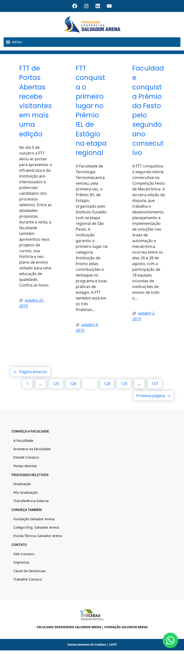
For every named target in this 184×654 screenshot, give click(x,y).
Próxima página (153, 395)
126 (73, 383)
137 (154, 383)
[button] (17, 42)
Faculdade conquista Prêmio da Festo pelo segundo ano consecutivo (148, 110)
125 (56, 383)
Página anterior (30, 371)
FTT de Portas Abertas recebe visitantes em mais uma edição (35, 101)
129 (124, 383)
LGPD (113, 645)
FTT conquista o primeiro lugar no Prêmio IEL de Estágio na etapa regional (91, 110)
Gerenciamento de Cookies (87, 645)
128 (107, 383)
